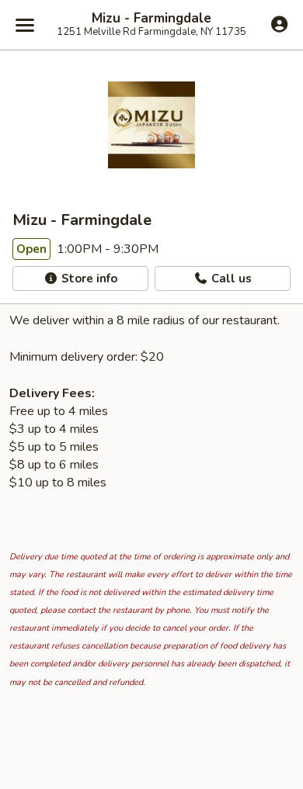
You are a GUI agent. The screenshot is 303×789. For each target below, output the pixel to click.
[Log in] (279, 24)
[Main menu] (25, 25)
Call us (230, 278)
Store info (87, 278)
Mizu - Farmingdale (151, 18)
